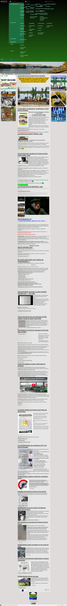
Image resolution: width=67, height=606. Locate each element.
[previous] (19, 96)
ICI (33, 181)
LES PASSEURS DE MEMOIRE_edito (30, 186)
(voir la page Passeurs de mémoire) (24, 191)
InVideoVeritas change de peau (28, 576)
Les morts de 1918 (21, 440)
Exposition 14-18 (22, 587)
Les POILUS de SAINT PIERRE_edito (30, 134)
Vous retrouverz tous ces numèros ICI (32, 519)
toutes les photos (24, 184)
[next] (47, 96)
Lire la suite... (32, 488)
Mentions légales (33, 600)
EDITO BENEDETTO (24, 219)
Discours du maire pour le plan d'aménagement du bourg (27, 282)
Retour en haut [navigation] (63, 602)
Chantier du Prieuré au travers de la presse (32, 491)
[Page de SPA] (59, 83)
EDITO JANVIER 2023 (25, 247)
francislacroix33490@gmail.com (23, 130)
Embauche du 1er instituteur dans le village (25, 285)
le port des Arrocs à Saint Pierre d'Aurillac (31, 76)
